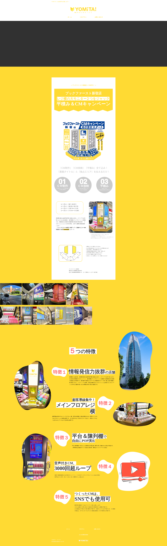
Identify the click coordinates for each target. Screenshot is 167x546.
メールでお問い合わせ (83, 534)
